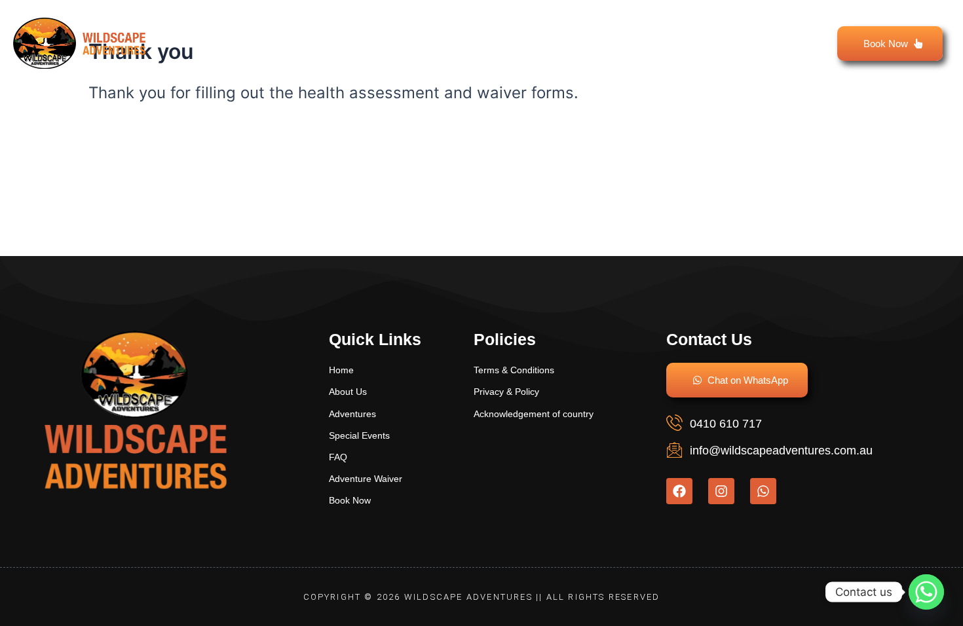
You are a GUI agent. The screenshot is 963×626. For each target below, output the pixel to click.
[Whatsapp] (926, 592)
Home (235, 27)
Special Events (543, 27)
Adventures (413, 27)
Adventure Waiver (675, 27)
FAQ (775, 27)
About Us (315, 27)
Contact (767, 58)
